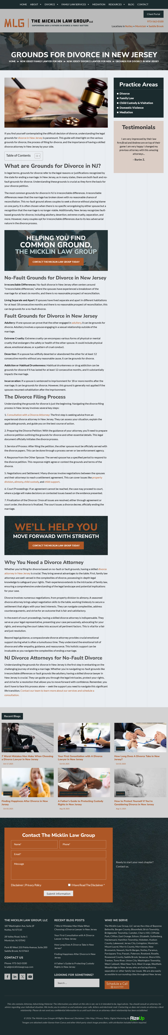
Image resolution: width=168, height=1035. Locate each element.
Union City (131, 960)
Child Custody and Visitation (73, 793)
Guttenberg (156, 936)
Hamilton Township (128, 939)
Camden (133, 932)
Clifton (114, 936)
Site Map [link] (90, 1018)
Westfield (156, 963)
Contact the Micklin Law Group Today (56, 262)
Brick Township (151, 929)
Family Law (127, 98)
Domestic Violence (132, 107)
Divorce (50, 4)
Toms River (119, 960)
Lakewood (118, 943)
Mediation (98, 4)
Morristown (141, 946)
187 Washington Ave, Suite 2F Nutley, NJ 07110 (19, 927)
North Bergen (132, 950)
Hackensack (111, 939)
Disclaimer (17, 885)
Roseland (145, 953)
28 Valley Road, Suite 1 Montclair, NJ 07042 (15, 938)
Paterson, (135, 953)
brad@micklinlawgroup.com (18, 966)
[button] (159, 94)
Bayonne (157, 925)
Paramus (152, 950)
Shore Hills (154, 957)
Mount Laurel (111, 946)
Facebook (7, 977)
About (34, 4)
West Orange (143, 963)
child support (52, 481)
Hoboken (143, 939)
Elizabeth (144, 936)
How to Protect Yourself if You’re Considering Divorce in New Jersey (134, 802)
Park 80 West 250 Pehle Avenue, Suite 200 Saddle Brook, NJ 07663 (25, 949)
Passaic (126, 953)
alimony (18, 481)
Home (23, 4)
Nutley (129, 26)
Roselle (154, 953)
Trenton (109, 960)
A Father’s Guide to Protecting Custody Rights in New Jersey (80, 802)
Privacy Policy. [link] (102, 1018)
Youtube (30, 977)
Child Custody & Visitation (136, 103)
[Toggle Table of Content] (36, 156)
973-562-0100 (155, 21)
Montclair (140, 26)
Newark (120, 950)
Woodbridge (111, 967)
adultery (76, 322)
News (62, 748)
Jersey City (129, 943)
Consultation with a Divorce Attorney (28, 414)
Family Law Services (74, 4)
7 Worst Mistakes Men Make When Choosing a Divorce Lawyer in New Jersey (27, 758)
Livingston (141, 943)
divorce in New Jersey (30, 137)
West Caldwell (112, 963)
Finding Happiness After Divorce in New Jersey (25, 802)
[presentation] (135, 168)
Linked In (15, 977)
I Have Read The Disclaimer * (88, 885)
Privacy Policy (33, 885)
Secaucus (143, 957)
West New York (128, 963)
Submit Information (58, 893)
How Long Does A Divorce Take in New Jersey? (137, 758)
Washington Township (149, 960)
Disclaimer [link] (79, 1018)
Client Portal (153, 14)
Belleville (109, 929)
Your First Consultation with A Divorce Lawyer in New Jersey (80, 758)
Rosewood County (114, 957)
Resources (115, 4)
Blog (131, 4)
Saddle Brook (156, 26)
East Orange (125, 936)
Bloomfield (136, 929)
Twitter (22, 977)
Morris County (126, 946)
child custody (31, 481)
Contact (142, 4)
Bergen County (122, 929)
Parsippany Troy (113, 953)
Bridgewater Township (116, 932)
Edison (135, 936)
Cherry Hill (144, 932)
